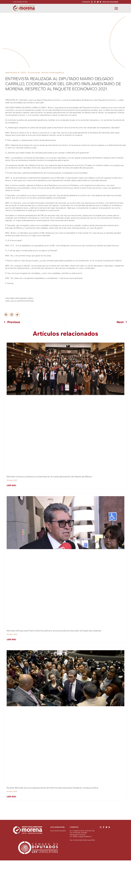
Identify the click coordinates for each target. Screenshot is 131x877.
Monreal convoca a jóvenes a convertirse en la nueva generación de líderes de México (49, 476)
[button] (6, 314)
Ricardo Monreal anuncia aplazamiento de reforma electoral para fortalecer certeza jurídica (52, 787)
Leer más (11, 485)
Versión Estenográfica (52, 72)
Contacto (86, 2)
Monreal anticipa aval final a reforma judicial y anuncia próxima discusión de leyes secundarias (54, 630)
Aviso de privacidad (110, 2)
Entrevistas (34, 72)
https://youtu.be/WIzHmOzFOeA (19, 301)
